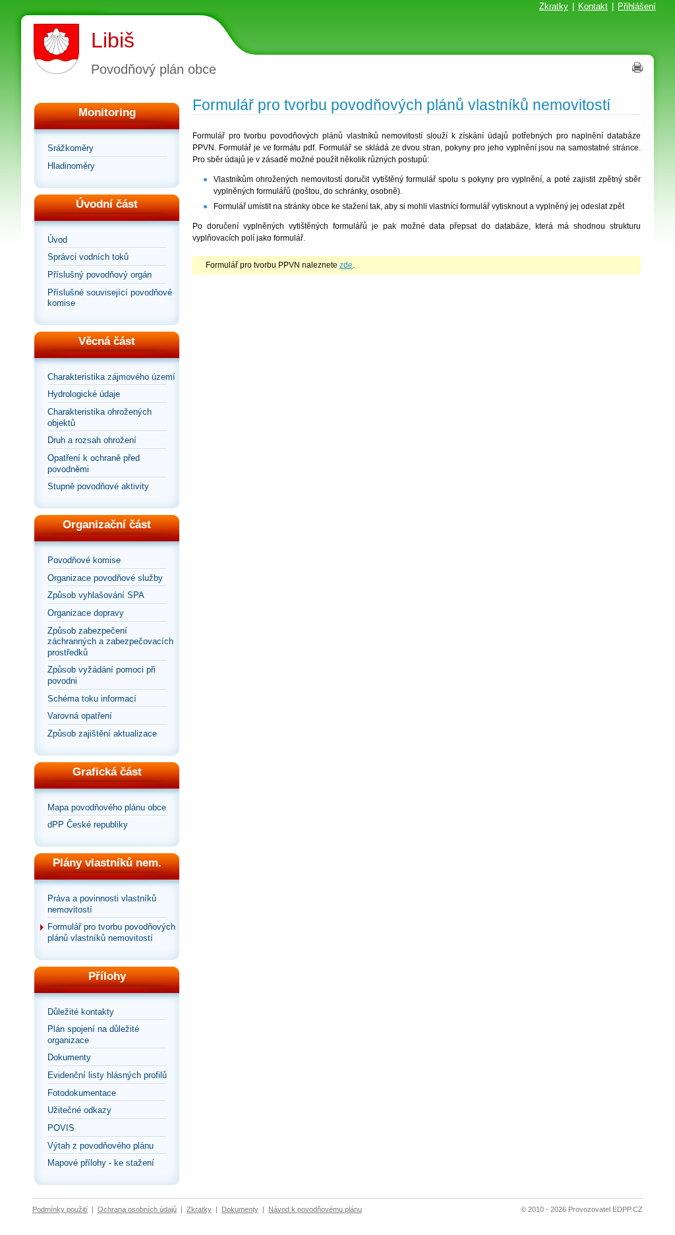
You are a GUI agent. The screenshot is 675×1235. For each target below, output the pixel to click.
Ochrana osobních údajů (137, 1209)
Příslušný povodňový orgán (99, 275)
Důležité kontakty (80, 1012)
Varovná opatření (79, 716)
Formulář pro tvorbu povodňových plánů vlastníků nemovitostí (111, 932)
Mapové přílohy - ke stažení (100, 1163)
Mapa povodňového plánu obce (106, 807)
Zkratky (553, 6)
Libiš (112, 40)
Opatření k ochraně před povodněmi (93, 463)
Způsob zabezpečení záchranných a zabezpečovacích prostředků (110, 641)
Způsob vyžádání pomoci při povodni (101, 675)
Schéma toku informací (91, 699)
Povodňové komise (84, 560)
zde (346, 265)
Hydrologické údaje (83, 394)
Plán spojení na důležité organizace (93, 1034)
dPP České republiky (87, 824)
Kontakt (593, 6)
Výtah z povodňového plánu (100, 1146)
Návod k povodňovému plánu (315, 1209)
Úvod (57, 240)
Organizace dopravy (85, 613)
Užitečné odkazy (79, 1110)
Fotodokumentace (81, 1093)
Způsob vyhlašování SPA (95, 595)
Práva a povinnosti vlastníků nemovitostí (101, 904)
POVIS (60, 1128)
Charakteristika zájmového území (111, 377)
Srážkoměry (70, 148)
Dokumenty (69, 1057)
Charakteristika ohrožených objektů (99, 417)
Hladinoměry (71, 166)
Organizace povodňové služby (105, 578)
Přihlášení (637, 6)
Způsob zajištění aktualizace (102, 733)
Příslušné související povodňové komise (109, 298)
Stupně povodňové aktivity (98, 486)
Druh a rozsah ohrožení (91, 440)
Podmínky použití (60, 1209)
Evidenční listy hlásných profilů (107, 1075)
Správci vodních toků (88, 257)
